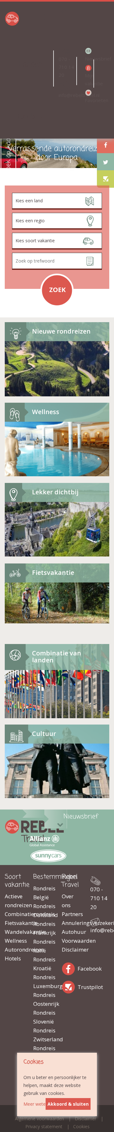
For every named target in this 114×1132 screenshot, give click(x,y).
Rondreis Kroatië (42, 964)
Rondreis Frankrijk (42, 928)
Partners (71, 914)
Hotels (13, 958)
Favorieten (88, 100)
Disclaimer (71, 949)
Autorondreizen (14, 949)
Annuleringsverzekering (71, 923)
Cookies (81, 1126)
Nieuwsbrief (88, 58)
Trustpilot (70, 986)
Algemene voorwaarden (39, 1119)
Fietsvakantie (14, 923)
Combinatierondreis (14, 914)
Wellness (14, 940)
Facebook (70, 967)
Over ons (67, 901)
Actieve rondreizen (14, 901)
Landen (30, 64)
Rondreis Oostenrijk (42, 999)
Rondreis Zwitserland (42, 1035)
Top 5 (26, 116)
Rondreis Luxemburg (42, 981)
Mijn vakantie (88, 79)
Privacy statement (43, 1126)
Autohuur (71, 931)
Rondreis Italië (42, 946)
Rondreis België (42, 893)
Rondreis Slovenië (42, 1017)
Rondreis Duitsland (42, 910)
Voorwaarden (71, 940)
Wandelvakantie (14, 931)
